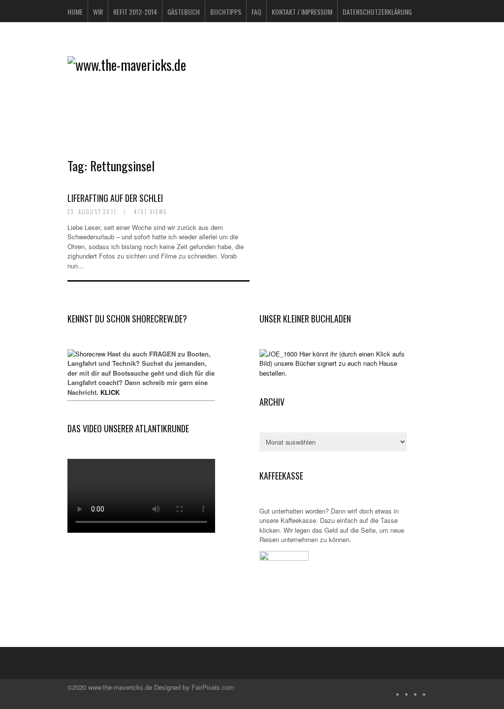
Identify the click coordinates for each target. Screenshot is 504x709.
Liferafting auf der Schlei (115, 198)
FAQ (256, 11)
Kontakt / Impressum (302, 11)
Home (75, 11)
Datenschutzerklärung (377, 11)
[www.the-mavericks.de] (126, 65)
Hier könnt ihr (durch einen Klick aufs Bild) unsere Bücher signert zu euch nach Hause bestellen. (332, 363)
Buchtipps (225, 11)
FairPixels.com (212, 687)
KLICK (110, 392)
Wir (98, 11)
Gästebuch (183, 11)
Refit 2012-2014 (135, 11)
